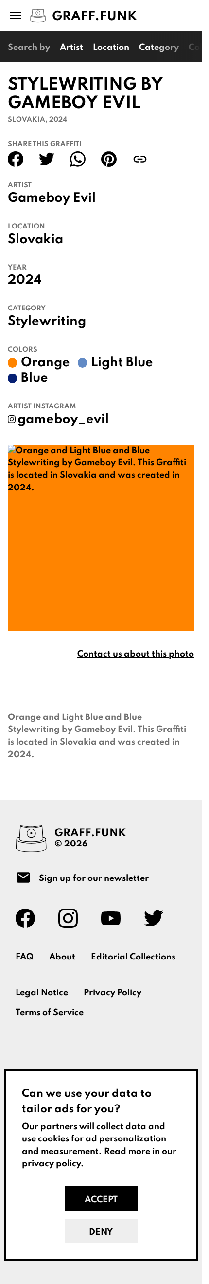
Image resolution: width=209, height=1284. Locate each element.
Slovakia (35, 239)
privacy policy (51, 1163)
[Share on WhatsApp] (78, 159)
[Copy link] (140, 159)
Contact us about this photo (135, 654)
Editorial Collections (133, 957)
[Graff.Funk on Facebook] (29, 918)
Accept (101, 1199)
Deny (101, 1232)
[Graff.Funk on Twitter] (157, 918)
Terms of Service (50, 1012)
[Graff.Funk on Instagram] (72, 918)
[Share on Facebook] (15, 159)
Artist (71, 47)
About (62, 957)
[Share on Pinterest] (109, 159)
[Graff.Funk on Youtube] (114, 918)
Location (111, 47)
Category (159, 47)
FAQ (25, 957)
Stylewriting (47, 321)
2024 (25, 280)
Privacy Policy (112, 993)
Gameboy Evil (52, 198)
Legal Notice (42, 993)
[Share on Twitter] (46, 159)
